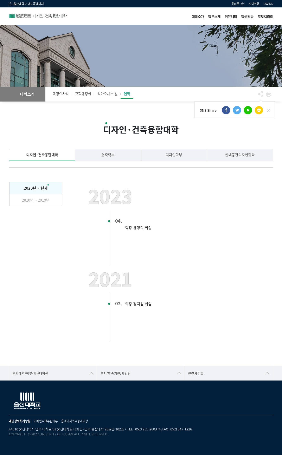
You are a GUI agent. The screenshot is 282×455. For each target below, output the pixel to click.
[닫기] (268, 110)
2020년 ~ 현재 (36, 188)
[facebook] (226, 110)
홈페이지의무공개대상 (74, 421)
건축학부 (108, 154)
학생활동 (247, 16)
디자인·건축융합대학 (42, 154)
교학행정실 (83, 93)
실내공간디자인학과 (240, 154)
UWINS (268, 3)
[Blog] (248, 110)
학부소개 (214, 16)
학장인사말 (61, 93)
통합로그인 (238, 3)
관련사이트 (196, 373)
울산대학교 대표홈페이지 (28, 3)
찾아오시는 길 (107, 93)
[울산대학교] (27, 401)
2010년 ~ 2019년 (36, 200)
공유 (260, 94)
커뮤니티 (231, 16)
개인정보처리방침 (19, 421)
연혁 (127, 93)
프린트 (268, 94)
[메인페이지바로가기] (38, 16)
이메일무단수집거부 (46, 421)
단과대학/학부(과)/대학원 (30, 373)
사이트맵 (254, 3)
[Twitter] (237, 110)
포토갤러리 (265, 16)
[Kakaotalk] (259, 110)
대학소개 (198, 16)
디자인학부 (174, 154)
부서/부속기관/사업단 (115, 373)
